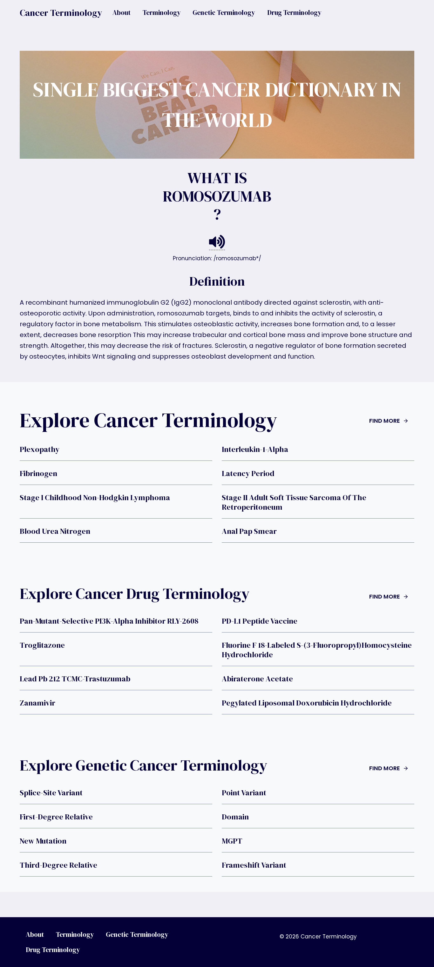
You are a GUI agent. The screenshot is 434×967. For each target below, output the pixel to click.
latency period (248, 473)
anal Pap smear (249, 531)
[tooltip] (217, 242)
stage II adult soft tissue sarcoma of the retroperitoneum (294, 502)
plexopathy (39, 449)
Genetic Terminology (224, 12)
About (121, 12)
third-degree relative (58, 865)
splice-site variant (51, 793)
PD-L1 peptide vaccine (259, 621)
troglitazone (42, 645)
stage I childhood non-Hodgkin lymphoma (95, 497)
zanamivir (37, 703)
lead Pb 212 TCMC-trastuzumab (75, 679)
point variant (244, 793)
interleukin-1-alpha (255, 449)
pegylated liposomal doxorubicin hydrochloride (307, 703)
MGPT (232, 841)
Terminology (162, 12)
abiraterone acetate (257, 679)
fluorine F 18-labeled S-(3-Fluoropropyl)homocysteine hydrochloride (317, 649)
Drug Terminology (294, 12)
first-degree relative (56, 817)
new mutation (43, 841)
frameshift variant (254, 865)
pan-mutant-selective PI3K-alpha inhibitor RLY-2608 (109, 621)
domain (235, 817)
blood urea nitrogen (55, 531)
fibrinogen (38, 473)
